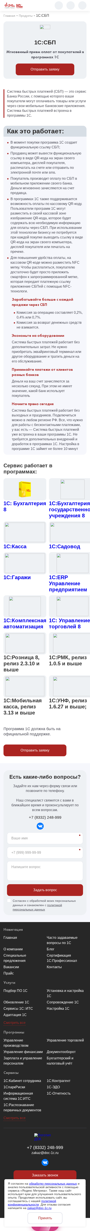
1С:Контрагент (58, 1081)
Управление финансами (23, 1052)
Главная (9, 15)
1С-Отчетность (59, 1093)
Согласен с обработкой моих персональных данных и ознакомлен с (44, 905)
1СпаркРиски (14, 1087)
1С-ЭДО (53, 1087)
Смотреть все (14, 1023)
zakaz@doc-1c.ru (45, 1153)
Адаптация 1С (15, 1015)
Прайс (8, 973)
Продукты (26, 15)
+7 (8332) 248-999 (45, 817)
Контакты (54, 967)
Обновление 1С (16, 1002)
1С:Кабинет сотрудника (22, 1081)
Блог (50, 949)
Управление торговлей (65, 1040)
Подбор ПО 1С (15, 991)
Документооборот (61, 1052)
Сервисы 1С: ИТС (18, 1008)
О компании (13, 949)
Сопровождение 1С (63, 1002)
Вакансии (11, 967)
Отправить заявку (45, 69)
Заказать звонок (45, 1175)
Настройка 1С (58, 1008)
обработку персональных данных (53, 1183)
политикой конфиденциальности (32, 1202)
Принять (45, 1218)
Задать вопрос (45, 890)
